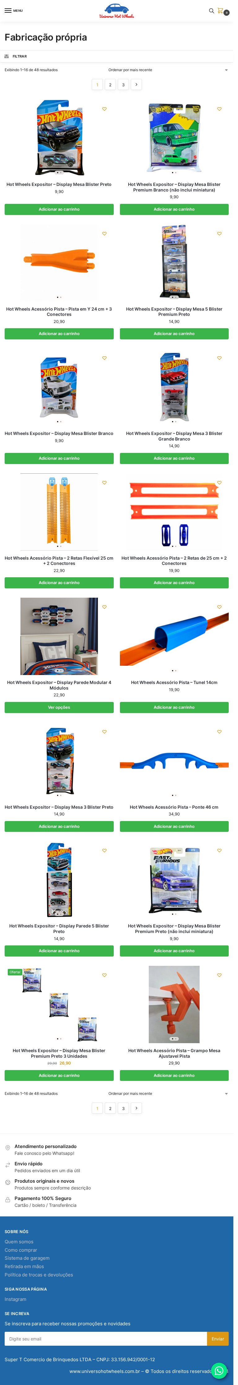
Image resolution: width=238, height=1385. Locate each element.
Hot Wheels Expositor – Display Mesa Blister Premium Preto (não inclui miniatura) (174, 928)
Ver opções (59, 707)
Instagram (15, 1299)
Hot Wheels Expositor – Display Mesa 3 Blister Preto (59, 807)
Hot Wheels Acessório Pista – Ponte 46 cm (174, 807)
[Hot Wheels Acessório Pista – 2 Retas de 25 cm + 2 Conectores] (174, 512)
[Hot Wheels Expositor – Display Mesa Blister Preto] (59, 138)
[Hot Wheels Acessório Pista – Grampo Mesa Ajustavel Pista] (174, 1004)
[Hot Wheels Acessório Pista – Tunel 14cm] (174, 636)
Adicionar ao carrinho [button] (59, 209)
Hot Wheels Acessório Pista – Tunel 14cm (174, 682)
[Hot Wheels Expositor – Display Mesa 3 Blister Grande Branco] (174, 387)
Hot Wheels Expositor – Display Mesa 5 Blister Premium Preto (174, 312)
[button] (221, 10)
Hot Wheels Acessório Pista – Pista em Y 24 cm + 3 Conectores (59, 312)
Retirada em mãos (24, 1266)
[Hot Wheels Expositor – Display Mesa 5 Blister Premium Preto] (174, 263)
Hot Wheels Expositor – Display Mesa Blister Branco (59, 433)
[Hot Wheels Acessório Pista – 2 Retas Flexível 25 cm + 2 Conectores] (59, 512)
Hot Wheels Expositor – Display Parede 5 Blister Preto (59, 928)
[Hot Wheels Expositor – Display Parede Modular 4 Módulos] (59, 636)
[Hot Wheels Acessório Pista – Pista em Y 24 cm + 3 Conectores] (59, 263)
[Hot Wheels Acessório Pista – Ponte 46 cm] (174, 761)
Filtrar (20, 56)
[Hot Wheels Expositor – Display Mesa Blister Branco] (59, 387)
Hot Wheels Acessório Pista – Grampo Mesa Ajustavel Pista (174, 1053)
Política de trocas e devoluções (39, 1275)
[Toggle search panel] (212, 11)
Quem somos (19, 1242)
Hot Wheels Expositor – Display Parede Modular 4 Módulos (59, 685)
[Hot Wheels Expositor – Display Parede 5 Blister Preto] (59, 879)
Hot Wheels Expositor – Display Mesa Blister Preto (59, 184)
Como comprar (21, 1250)
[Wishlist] (104, 109)
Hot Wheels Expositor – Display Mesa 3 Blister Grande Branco (174, 436)
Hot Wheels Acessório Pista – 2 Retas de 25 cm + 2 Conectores (174, 561)
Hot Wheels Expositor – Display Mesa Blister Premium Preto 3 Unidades (59, 1053)
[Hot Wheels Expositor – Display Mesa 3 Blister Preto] (59, 761)
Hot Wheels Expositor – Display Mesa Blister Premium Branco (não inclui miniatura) (174, 187)
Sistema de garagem (27, 1258)
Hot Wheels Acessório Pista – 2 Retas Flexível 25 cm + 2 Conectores (59, 561)
